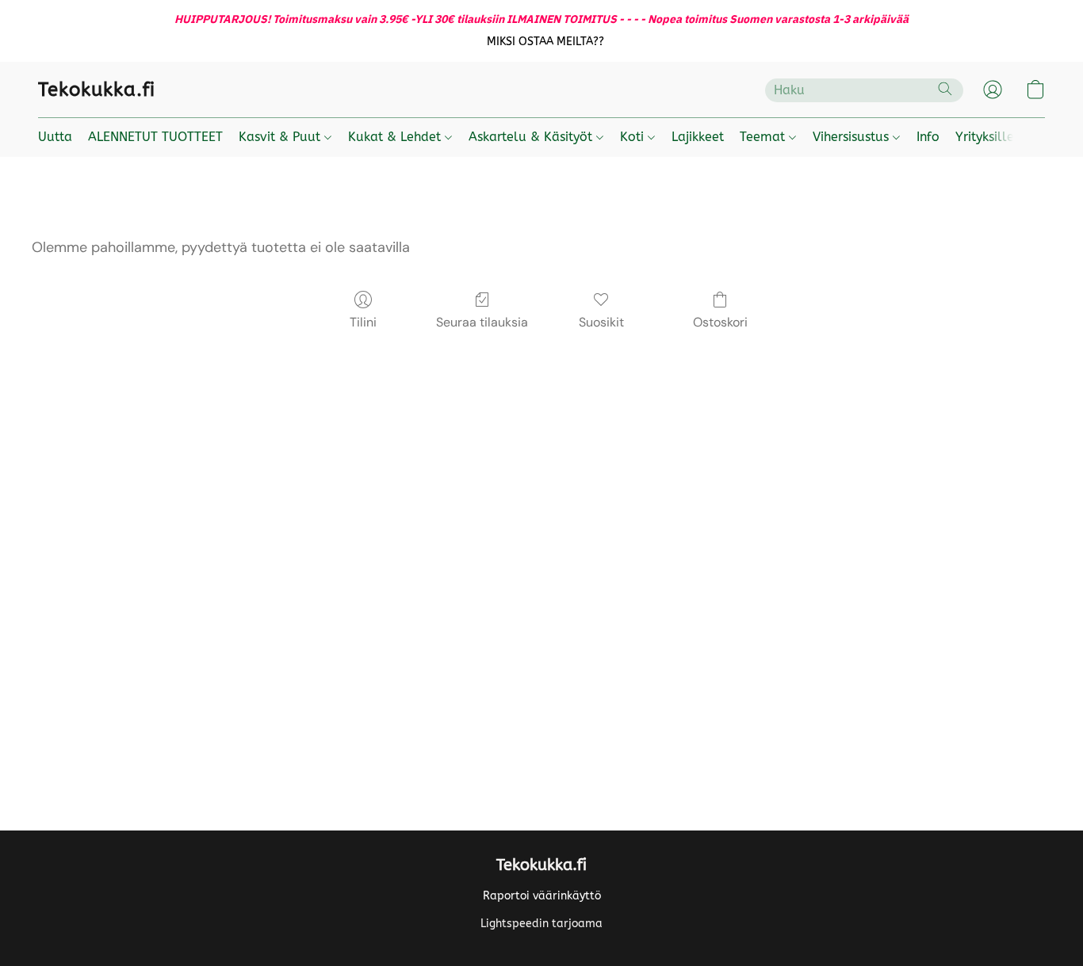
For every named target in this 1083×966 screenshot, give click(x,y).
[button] (546, 42)
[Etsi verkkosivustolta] (945, 89)
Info (928, 136)
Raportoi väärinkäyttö (542, 896)
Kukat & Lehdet (396, 136)
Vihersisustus (853, 136)
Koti (634, 136)
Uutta (55, 136)
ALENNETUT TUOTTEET (155, 136)
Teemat (764, 136)
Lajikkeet (698, 136)
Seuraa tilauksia (482, 322)
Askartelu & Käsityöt (532, 136)
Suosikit (601, 322)
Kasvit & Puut (281, 136)
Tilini (363, 322)
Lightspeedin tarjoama (541, 923)
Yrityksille (984, 136)
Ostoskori (720, 322)
